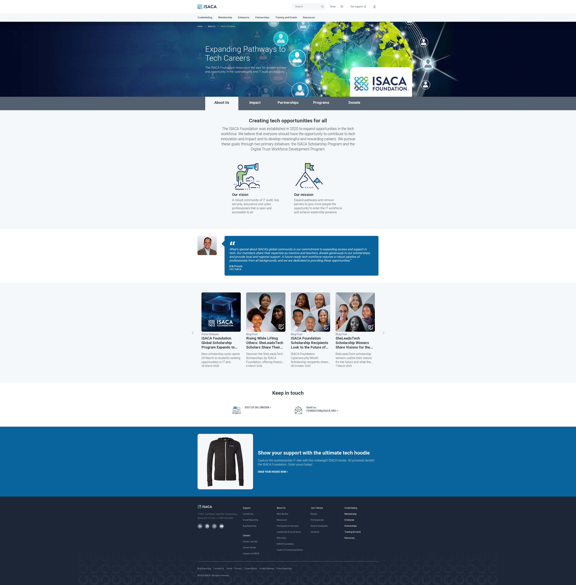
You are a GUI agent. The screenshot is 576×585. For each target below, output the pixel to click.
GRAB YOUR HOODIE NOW (272, 471)
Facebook (207, 526)
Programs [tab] (321, 102)
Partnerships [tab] (288, 102)
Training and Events (286, 17)
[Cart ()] (342, 6)
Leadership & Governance (289, 532)
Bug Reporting (249, 526)
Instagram (214, 526)
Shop (333, 6)
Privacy (238, 568)
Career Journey (250, 541)
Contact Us (248, 514)
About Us (211, 26)
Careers (246, 535)
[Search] (322, 6)
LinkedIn (200, 526)
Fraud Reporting (250, 520)
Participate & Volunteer (288, 526)
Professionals (317, 520)
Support (246, 508)
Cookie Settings (266, 568)
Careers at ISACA (251, 553)
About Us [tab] (221, 102)
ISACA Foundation (285, 544)
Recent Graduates (319, 526)
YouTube (221, 526)
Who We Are (282, 514)
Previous (193, 333)
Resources (309, 17)
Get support (357, 6)
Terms (229, 568)
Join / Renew (317, 508)
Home (200, 26)
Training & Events (353, 532)
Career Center (249, 547)
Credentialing (205, 17)
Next (383, 333)
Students (315, 532)
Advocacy (281, 538)
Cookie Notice (250, 568)
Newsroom (282, 520)
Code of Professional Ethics (290, 550)
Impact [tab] (255, 102)
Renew (314, 514)
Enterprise (243, 17)
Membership (225, 17)
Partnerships (262, 17)
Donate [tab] (354, 102)
